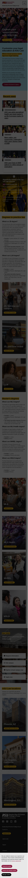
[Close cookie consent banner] (25, 856)
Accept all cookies (7, 866)
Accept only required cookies (9, 870)
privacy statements (16, 861)
